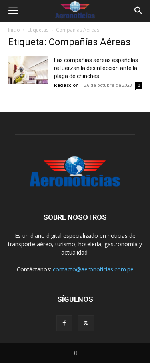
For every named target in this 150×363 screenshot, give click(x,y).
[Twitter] (86, 323)
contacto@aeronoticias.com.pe (93, 269)
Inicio (14, 29)
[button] (13, 11)
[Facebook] (64, 323)
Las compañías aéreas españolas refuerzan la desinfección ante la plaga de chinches (96, 68)
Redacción (66, 85)
